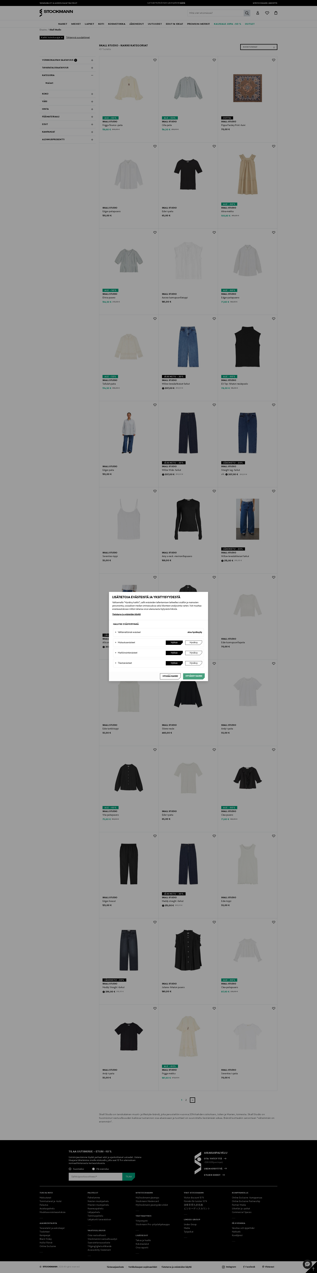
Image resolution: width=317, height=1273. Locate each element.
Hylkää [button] (174, 643)
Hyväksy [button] (194, 643)
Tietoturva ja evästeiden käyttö (126, 614)
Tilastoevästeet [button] (123, 663)
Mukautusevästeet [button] (125, 642)
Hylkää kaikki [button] (170, 676)
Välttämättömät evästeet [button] (128, 632)
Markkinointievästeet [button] (126, 652)
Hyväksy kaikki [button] (194, 676)
